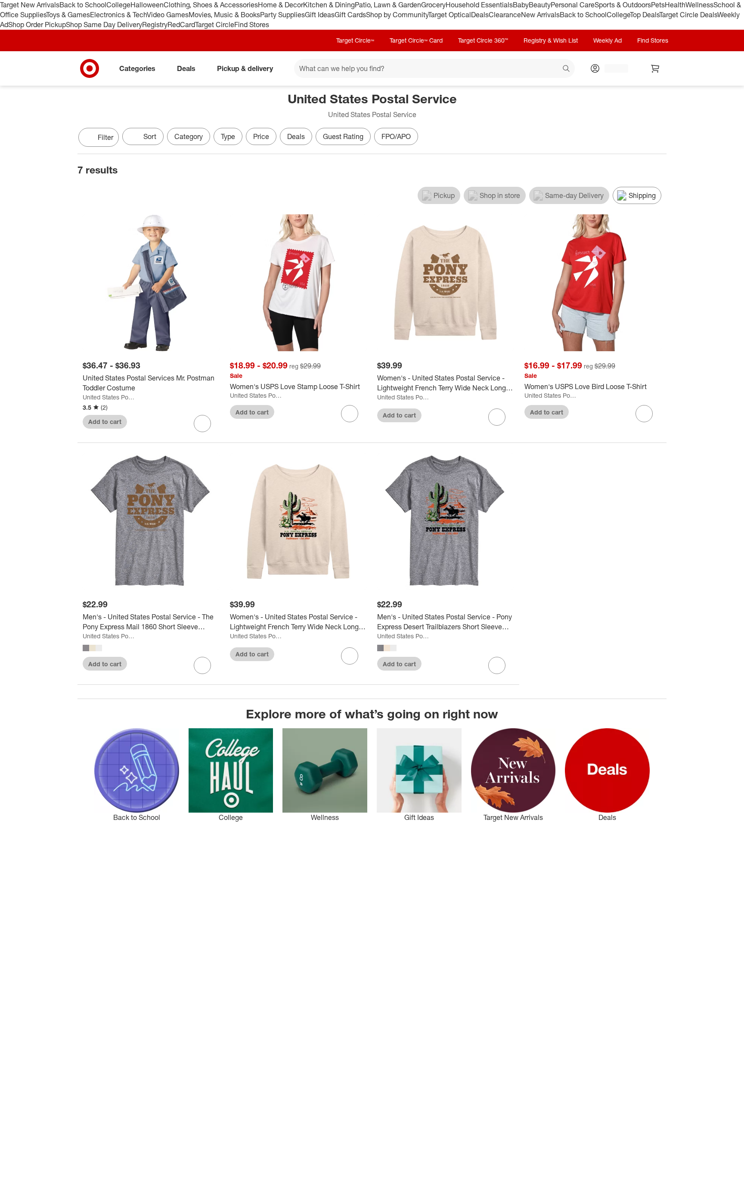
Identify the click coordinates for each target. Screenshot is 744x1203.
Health (675, 4)
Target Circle (214, 24)
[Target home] (89, 68)
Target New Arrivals (29, 4)
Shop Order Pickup (37, 24)
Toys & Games (68, 14)
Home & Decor (280, 4)
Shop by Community (397, 14)
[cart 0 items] (655, 68)
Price (261, 136)
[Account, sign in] (612, 68)
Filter (105, 137)
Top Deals (644, 14)
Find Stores (251, 24)
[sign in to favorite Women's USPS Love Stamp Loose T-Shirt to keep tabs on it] (349, 413)
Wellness (699, 4)
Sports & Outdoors (623, 4)
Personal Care (573, 4)
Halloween (147, 4)
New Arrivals (540, 14)
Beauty (540, 4)
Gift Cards (350, 14)
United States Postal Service (109, 397)
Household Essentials (479, 4)
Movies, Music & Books (224, 14)
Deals (480, 14)
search (566, 69)
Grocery (433, 4)
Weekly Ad (607, 40)
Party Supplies (282, 14)
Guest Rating (343, 136)
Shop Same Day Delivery (104, 24)
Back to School (82, 4)
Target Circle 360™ (483, 40)
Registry (154, 24)
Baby (521, 4)
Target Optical (449, 14)
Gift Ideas (320, 14)
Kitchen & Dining (329, 4)
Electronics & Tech (118, 14)
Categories (137, 68)
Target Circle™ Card (416, 40)
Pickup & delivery (245, 68)
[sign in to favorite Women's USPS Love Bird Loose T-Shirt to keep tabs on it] (644, 413)
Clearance (505, 14)
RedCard (181, 24)
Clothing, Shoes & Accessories (211, 4)
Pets (658, 4)
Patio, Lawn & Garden (388, 4)
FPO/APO (396, 136)
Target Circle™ (355, 40)
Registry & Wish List (551, 40)
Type (228, 136)
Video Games (168, 14)
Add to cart (104, 421)
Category (188, 136)
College (118, 4)
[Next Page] (658, 138)
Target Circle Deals (688, 14)
